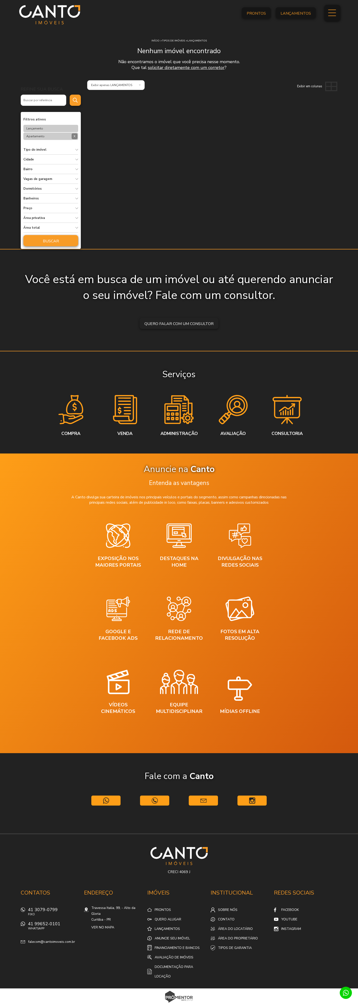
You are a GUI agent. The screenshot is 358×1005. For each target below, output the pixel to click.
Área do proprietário (238, 938)
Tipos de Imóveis (173, 40)
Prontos (256, 13)
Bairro (27, 169)
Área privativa (34, 218)
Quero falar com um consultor (179, 323)
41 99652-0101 (44, 925)
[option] (71, 415)
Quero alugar (168, 919)
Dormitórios (32, 189)
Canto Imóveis (179, 856)
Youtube (289, 919)
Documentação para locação (174, 972)
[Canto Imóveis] (49, 14)
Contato (226, 919)
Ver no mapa (102, 927)
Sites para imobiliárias (179, 1003)
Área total (31, 228)
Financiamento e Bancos (177, 948)
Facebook (290, 909)
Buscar (51, 241)
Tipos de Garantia (235, 948)
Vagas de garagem (37, 179)
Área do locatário (235, 928)
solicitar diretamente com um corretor (186, 67)
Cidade (28, 159)
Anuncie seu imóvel (172, 938)
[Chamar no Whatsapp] (106, 801)
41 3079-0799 (43, 911)
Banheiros (31, 198)
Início (155, 40)
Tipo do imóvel (34, 150)
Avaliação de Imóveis (174, 957)
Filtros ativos (34, 119)
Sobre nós (227, 909)
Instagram (291, 928)
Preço (27, 208)
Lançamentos (296, 13)
